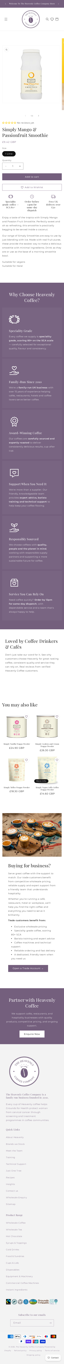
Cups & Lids (12, 1263)
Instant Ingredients (16, 1289)
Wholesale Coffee (16, 1222)
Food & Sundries (15, 1256)
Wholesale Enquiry (16, 1197)
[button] (6, 19)
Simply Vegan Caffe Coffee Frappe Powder (47, 788)
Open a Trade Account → (28, 968)
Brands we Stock (15, 1144)
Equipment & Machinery (19, 1276)
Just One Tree (13, 1170)
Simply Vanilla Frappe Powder (17, 744)
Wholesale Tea (14, 1229)
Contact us (12, 1191)
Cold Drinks (12, 1249)
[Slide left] (25, 115)
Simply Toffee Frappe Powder (17, 787)
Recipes (10, 1177)
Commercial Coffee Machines (22, 1283)
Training (10, 1157)
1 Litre (9, 153)
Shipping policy (33, 1355)
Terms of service (52, 1350)
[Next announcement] (58, 4)
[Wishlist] (52, 19)
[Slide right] (38, 115)
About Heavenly (15, 1137)
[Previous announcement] (5, 4)
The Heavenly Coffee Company (30, 1347)
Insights (10, 1184)
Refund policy (20, 1350)
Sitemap (10, 1204)
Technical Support (16, 1164)
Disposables (12, 1269)
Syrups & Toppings (16, 1243)
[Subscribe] (50, 1322)
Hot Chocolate (14, 1236)
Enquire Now (32, 1034)
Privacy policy (35, 1350)
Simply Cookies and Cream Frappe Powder (47, 745)
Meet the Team (14, 1150)
